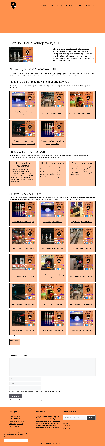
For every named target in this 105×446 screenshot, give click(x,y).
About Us (79, 5)
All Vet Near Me (14, 426)
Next (16, 336)
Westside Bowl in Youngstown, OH (81, 113)
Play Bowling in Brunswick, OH (23, 304)
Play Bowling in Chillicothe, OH (81, 304)
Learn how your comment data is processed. (48, 400)
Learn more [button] (7, 436)
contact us (18, 75)
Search (91, 417)
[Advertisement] (52, 22)
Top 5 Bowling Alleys (66, 5)
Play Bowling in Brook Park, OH (81, 276)
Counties (43, 5)
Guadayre (13, 412)
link (57, 427)
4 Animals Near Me (15, 416)
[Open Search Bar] (93, 5)
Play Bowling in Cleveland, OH (52, 331)
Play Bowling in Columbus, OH (82, 331)
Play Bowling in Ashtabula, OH (82, 248)
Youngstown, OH (49, 73)
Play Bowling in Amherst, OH (81, 222)
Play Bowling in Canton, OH (52, 304)
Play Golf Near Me (15, 429)
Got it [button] (16, 440)
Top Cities (53, 5)
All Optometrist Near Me (16, 421)
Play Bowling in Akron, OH (52, 222)
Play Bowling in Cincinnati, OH (23, 331)
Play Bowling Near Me (67, 51)
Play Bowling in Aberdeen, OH (23, 222)
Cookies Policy (67, 426)
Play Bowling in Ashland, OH (52, 248)
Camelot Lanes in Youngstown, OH (52, 113)
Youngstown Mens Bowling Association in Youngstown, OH (23, 142)
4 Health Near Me (14, 418)
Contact (88, 5)
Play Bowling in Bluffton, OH (23, 276)
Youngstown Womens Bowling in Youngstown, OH (52, 142)
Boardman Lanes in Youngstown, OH (23, 113)
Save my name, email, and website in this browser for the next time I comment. (35, 391)
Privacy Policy (67, 428)
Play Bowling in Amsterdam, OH (23, 248)
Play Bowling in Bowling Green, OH (52, 276)
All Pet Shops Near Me (16, 424)
